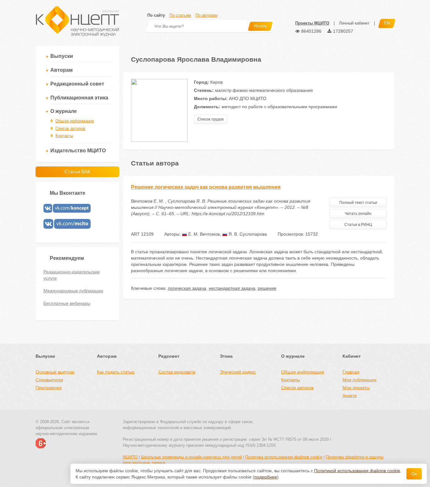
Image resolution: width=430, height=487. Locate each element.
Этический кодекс (238, 371)
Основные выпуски (55, 371)
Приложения (49, 387)
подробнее (265, 476)
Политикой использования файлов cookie (357, 470)
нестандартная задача (232, 288)
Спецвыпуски (49, 379)
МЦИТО (130, 457)
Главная (350, 371)
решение (267, 288)
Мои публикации (359, 379)
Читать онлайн (358, 213)
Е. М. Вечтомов (203, 234)
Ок (414, 473)
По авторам (206, 15)
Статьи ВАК (77, 171)
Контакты (64, 135)
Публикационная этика (79, 97)
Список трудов (210, 119)
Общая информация (74, 121)
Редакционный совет (77, 84)
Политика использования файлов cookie (283, 457)
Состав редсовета (176, 371)
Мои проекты (356, 387)
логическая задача (187, 288)
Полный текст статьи (358, 202)
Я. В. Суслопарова (247, 234)
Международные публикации (73, 290)
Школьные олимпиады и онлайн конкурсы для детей (191, 457)
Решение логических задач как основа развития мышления (205, 187)
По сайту (156, 15)
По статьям (180, 15)
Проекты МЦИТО (312, 23)
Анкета (349, 395)
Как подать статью (116, 371)
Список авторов (70, 128)
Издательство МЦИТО (78, 150)
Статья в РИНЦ (358, 224)
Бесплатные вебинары (66, 303)
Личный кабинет (354, 23)
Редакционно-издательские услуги (71, 275)
